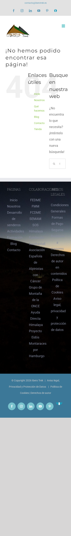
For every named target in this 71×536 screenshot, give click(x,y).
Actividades (13, 231)
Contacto (39, 123)
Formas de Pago (57, 221)
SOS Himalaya (35, 228)
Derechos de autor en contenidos (57, 264)
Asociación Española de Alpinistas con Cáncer (35, 265)
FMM (35, 206)
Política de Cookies (57, 286)
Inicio (37, 93)
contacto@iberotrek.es (36, 3)
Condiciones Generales (57, 208)
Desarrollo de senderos (13, 219)
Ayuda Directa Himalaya (35, 318)
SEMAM (35, 219)
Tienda (38, 129)
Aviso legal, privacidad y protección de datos (57, 314)
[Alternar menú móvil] (64, 26)
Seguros (57, 230)
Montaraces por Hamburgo (35, 350)
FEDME (35, 200)
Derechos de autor (41, 392)
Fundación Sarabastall (35, 241)
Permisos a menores (57, 242)
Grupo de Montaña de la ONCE (35, 296)
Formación (13, 237)
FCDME (35, 212)
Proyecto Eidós (35, 334)
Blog (36, 116)
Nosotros (39, 100)
